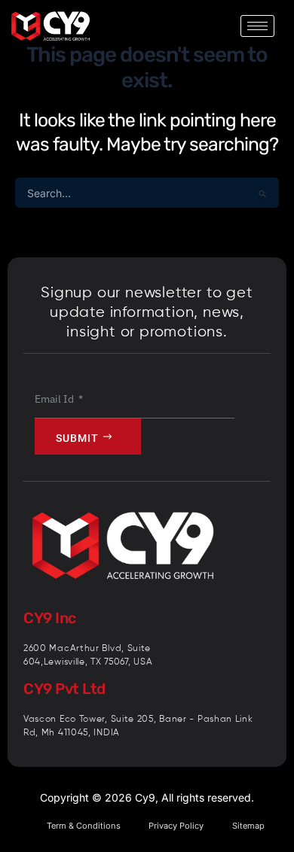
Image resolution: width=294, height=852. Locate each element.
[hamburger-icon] (257, 26)
